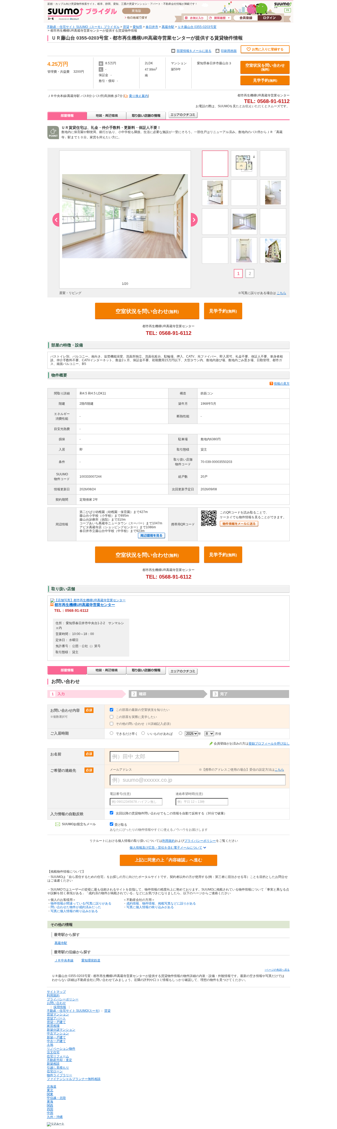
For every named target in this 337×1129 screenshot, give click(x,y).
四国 (50, 1109)
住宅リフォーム (58, 1056)
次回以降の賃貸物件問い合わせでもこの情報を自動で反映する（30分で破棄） (171, 813)
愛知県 (137, 27)
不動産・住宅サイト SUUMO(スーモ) (73, 1011)
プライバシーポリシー (200, 841)
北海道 (51, 1086)
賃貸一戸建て (56, 1022)
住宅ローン (55, 1071)
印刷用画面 (229, 51)
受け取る (121, 825)
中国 (50, 1113)
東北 (50, 1090)
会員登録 (245, 18)
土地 (50, 1045)
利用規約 (168, 841)
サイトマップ (56, 992)
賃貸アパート (56, 1018)
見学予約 (265, 80)
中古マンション (58, 1033)
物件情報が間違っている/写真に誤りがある (81, 903)
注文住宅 (53, 1052)
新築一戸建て (56, 1037)
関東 (50, 1094)
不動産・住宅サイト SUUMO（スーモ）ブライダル (83, 27)
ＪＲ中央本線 (63, 960)
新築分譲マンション (61, 1030)
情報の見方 (282, 383)
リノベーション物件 (61, 1048)
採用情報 (59, 1007)
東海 (50, 1101)
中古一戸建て (56, 1041)
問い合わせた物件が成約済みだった (76, 907)
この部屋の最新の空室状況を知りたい (143, 710)
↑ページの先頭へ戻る (277, 969)
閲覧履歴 (219, 18)
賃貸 (126, 27)
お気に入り (195, 18)
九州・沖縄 (55, 1117)
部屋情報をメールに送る (194, 51)
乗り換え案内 (138, 96)
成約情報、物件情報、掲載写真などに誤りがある (161, 903)
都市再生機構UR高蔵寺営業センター (84, 605)
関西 (50, 1105)
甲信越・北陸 (56, 1098)
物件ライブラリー (59, 1075)
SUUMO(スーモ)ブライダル (82, 14)
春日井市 (152, 27)
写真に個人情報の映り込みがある (74, 911)
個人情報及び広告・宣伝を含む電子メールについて (166, 847)
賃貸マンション (58, 1014)
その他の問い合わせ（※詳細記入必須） (144, 724)
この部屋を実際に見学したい (136, 717)
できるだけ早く (127, 734)
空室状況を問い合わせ (265, 67)
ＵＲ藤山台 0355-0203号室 (197, 27)
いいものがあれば (160, 734)
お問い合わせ (56, 1003)
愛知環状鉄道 (90, 960)
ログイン (269, 18)
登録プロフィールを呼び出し (269, 743)
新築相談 (53, 1064)
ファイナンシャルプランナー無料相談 (74, 1079)
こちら (281, 293)
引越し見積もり (58, 1067)
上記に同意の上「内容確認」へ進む (168, 860)
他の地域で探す (136, 18)
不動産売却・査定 (59, 1060)
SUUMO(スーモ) (283, 5)
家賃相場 (53, 1026)
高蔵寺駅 (168, 27)
